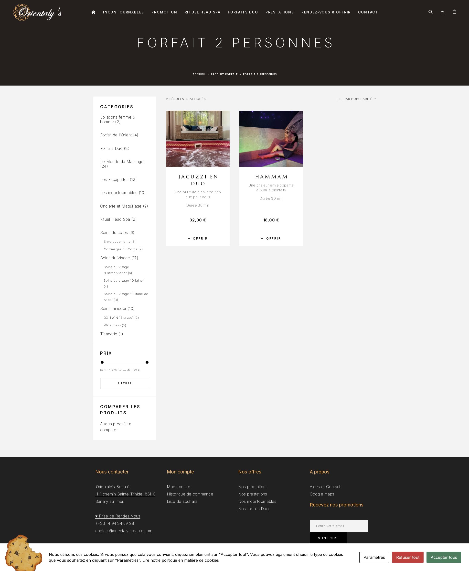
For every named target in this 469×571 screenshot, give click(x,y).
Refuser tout (407, 557)
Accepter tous (444, 557)
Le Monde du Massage (122, 161)
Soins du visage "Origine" (124, 280)
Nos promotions (252, 486)
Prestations (280, 12)
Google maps (322, 494)
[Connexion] (442, 12)
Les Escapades (114, 179)
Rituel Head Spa (203, 12)
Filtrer (125, 383)
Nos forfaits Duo (253, 508)
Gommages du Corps (121, 249)
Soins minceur (113, 308)
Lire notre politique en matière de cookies (180, 560)
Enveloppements (117, 241)
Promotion (164, 12)
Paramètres (374, 557)
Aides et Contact (325, 486)
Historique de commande (190, 494)
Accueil (199, 74)
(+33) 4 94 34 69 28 (115, 523)
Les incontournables (119, 192)
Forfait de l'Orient (116, 134)
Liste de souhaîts (182, 501)
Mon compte (178, 486)
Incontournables (123, 12)
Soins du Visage (115, 257)
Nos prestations (252, 494)
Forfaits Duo (243, 12)
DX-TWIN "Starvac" (119, 317)
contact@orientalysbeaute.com (123, 530)
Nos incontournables (257, 501)
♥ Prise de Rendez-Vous (117, 516)
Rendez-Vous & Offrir (326, 12)
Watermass (112, 325)
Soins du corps (114, 232)
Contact (368, 12)
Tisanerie (108, 333)
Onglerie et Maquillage (120, 206)
